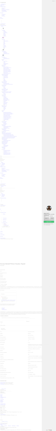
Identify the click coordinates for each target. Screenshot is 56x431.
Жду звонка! (49, 221)
